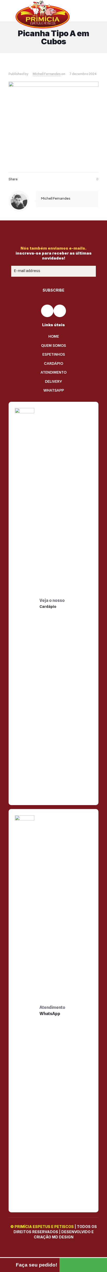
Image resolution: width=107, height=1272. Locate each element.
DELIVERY (53, 381)
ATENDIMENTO (53, 372)
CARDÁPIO (53, 363)
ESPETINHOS (53, 354)
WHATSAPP (53, 390)
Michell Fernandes (47, 74)
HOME (53, 336)
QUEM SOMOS (53, 345)
